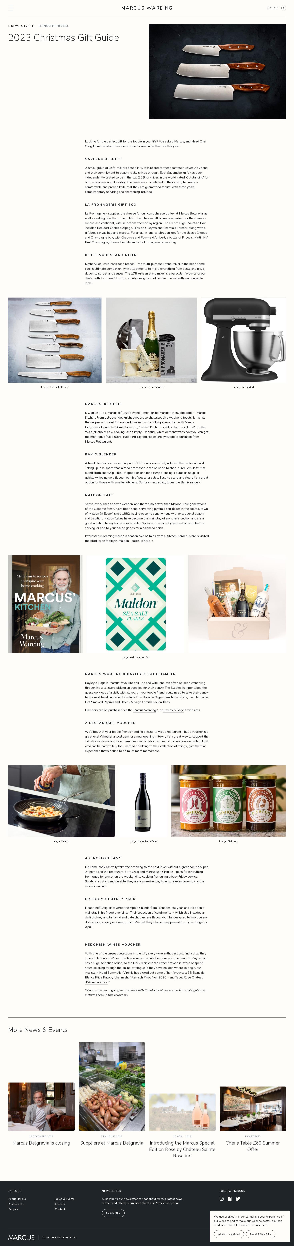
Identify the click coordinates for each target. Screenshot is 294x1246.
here (147, 541)
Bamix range (189, 482)
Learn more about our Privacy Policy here (153, 1203)
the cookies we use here (251, 1225)
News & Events (65, 1199)
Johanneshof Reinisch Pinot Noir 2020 (140, 977)
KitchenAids (93, 264)
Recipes (13, 1209)
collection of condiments (154, 912)
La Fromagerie (95, 213)
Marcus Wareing (147, 8)
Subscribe (113, 1213)
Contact (60, 1209)
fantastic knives (183, 168)
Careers (60, 1204)
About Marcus (17, 1199)
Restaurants (16, 1204)
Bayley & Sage (173, 710)
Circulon (168, 872)
